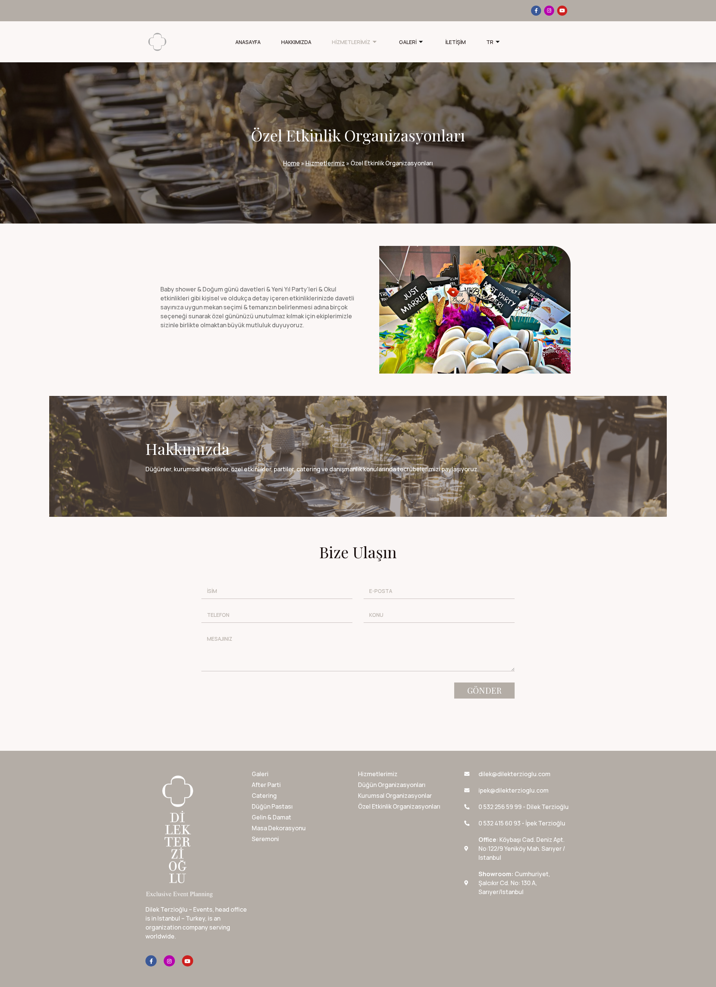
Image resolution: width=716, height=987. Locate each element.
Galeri (408, 42)
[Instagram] (549, 11)
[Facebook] (536, 11)
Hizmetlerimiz (351, 42)
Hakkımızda (296, 42)
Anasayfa (248, 42)
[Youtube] (562, 11)
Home (291, 163)
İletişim (455, 42)
